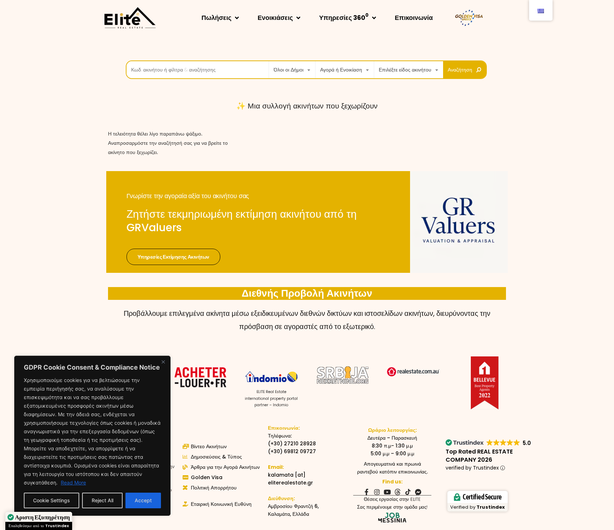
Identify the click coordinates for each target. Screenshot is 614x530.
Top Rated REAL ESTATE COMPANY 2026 (479, 455)
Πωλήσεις (216, 17)
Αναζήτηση (460, 69)
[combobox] (292, 69)
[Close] (163, 361)
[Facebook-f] (366, 492)
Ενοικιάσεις (275, 17)
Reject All (102, 500)
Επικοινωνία (414, 17)
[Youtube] (387, 492)
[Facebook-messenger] (418, 492)
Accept (143, 500)
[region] (92, 436)
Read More (73, 482)
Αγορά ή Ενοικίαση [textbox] (341, 69)
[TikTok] (408, 492)
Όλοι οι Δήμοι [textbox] (288, 69)
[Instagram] (377, 492)
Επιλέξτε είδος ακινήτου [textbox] (405, 69)
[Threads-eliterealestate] (397, 492)
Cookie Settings (51, 500)
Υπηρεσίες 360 (343, 17)
